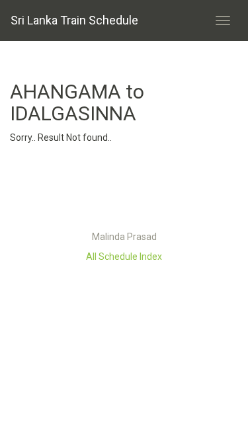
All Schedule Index (124, 256)
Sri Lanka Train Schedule (74, 20)
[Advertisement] (124, 190)
